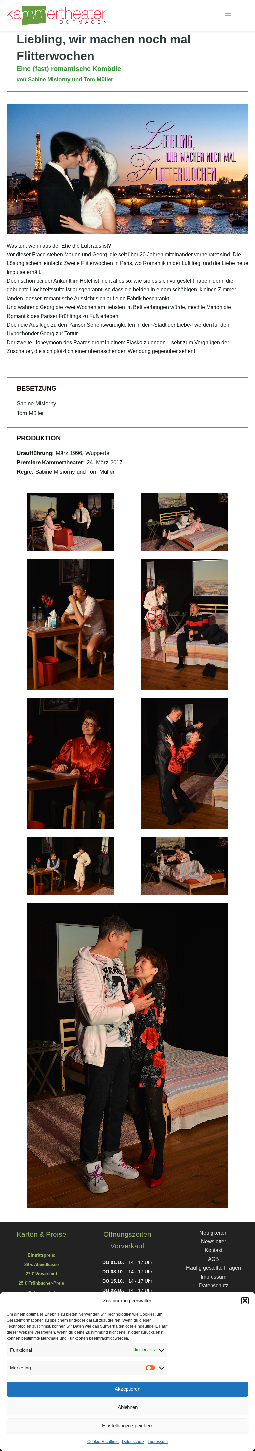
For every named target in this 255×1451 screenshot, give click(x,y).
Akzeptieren (127, 1389)
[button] (245, 1300)
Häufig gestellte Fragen (213, 1268)
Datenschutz (133, 1441)
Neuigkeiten (213, 1233)
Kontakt (213, 1250)
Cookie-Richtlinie (103, 1441)
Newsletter (213, 1241)
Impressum (158, 1441)
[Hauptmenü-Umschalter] (228, 15)
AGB (213, 1259)
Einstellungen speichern (127, 1425)
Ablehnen (128, 1407)
